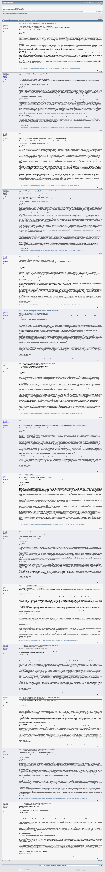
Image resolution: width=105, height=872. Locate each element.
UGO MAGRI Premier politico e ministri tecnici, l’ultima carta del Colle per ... (40, 23)
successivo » (99, 17)
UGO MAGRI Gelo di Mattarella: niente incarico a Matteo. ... (37, 73)
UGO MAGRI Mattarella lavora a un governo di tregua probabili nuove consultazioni (41, 256)
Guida (9, 13)
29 (11, 860)
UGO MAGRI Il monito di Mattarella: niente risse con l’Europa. (37, 803)
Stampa (100, 19)
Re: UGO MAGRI (29, 474)
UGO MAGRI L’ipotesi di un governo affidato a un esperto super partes (39, 363)
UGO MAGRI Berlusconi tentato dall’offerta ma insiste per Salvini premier (39, 132)
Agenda (16, 13)
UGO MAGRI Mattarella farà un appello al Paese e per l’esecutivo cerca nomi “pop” (41, 310)
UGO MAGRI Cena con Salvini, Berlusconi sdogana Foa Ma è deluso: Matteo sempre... (42, 697)
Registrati (24, 13)
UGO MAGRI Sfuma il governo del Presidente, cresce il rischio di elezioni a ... (40, 190)
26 (7, 860)
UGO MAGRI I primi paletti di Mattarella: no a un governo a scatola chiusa (39, 420)
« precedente (94, 17)
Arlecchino (5, 23)
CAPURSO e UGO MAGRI (31, 585)
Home (5, 13)
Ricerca (12, 13)
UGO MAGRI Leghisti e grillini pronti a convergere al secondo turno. (39, 531)
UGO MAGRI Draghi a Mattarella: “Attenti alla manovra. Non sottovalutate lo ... (40, 749)
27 (8, 860)
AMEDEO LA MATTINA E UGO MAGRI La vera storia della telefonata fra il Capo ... (41, 645)
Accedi (9, 7)
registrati (12, 7)
